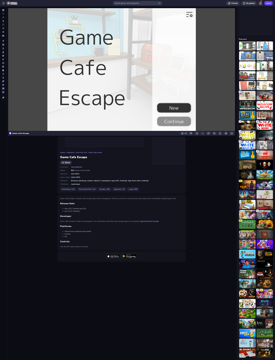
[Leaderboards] (3, 35)
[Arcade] (3, 48)
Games (62, 152)
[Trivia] (3, 88)
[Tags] (3, 97)
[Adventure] (3, 44)
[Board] (3, 52)
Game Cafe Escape (95, 152)
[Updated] (3, 24)
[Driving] (3, 63)
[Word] (3, 92)
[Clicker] (3, 59)
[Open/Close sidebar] (3, 3)
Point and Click (81, 152)
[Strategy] (3, 85)
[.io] (3, 66)
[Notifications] (260, 3)
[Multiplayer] (3, 32)
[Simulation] (3, 77)
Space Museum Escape (149, 221)
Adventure (70, 152)
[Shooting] (3, 74)
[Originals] (3, 28)
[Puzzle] (3, 70)
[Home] (3, 10)
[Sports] (3, 81)
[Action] (3, 41)
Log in (268, 3)
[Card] (3, 55)
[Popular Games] (3, 21)
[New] (3, 17)
